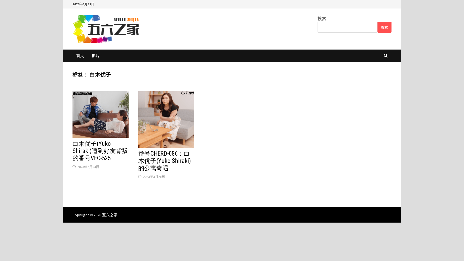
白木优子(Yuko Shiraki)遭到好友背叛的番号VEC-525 (100, 151)
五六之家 (109, 214)
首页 (80, 55)
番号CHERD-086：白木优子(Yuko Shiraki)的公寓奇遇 (164, 161)
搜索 (322, 18)
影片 (96, 55)
